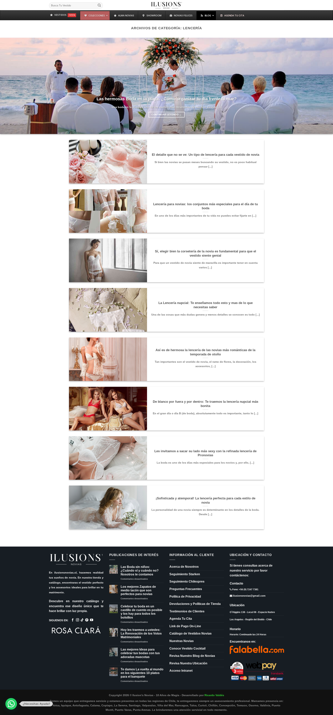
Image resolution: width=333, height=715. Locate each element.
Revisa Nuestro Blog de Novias (192, 655)
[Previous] (11, 85)
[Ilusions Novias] (166, 5)
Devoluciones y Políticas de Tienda (195, 603)
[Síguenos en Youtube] (91, 620)
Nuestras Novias (181, 641)
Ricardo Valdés (214, 695)
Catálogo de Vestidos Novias (190, 633)
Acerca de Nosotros (184, 566)
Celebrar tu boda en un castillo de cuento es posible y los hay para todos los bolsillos (141, 612)
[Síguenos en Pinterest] (86, 620)
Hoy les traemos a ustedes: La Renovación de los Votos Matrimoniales (141, 633)
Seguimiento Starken (184, 574)
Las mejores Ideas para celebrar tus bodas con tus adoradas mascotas (140, 653)
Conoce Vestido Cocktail (187, 648)
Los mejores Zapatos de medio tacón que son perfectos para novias (138, 590)
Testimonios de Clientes (186, 611)
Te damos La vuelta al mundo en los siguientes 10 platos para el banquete (142, 673)
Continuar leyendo (166, 114)
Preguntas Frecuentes (185, 589)
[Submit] (99, 5)
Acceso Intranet (181, 670)
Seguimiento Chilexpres (186, 581)
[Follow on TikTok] (82, 620)
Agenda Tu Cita (180, 618)
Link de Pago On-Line (185, 626)
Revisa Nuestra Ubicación (188, 663)
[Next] (321, 85)
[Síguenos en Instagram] (77, 620)
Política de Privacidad (185, 596)
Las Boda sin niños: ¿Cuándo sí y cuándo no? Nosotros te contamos (140, 570)
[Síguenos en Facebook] (72, 620)
